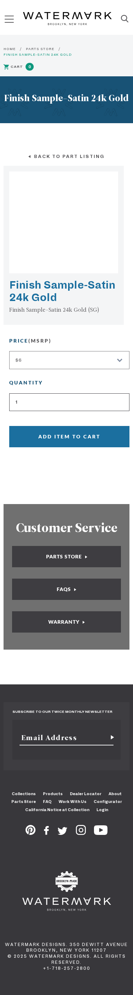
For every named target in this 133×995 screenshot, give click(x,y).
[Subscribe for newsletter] (109, 738)
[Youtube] (100, 833)
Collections (24, 793)
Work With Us (73, 801)
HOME (10, 49)
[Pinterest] (30, 833)
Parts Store (23, 801)
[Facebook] (46, 833)
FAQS (64, 589)
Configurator (108, 801)
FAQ (47, 801)
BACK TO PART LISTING (68, 156)
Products (53, 793)
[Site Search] (124, 19)
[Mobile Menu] (9, 19)
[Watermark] (67, 19)
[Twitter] (62, 833)
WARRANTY (64, 621)
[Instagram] (81, 833)
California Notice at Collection (57, 809)
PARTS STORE (40, 49)
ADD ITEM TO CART (69, 436)
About (115, 793)
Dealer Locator (85, 793)
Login (102, 809)
